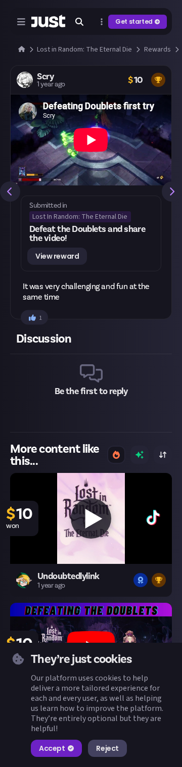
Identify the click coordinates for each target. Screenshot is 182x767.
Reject (107, 748)
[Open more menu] (102, 22)
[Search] (79, 22)
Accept (52, 748)
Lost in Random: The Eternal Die (79, 217)
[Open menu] (21, 21)
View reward (57, 256)
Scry (45, 76)
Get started (134, 21)
